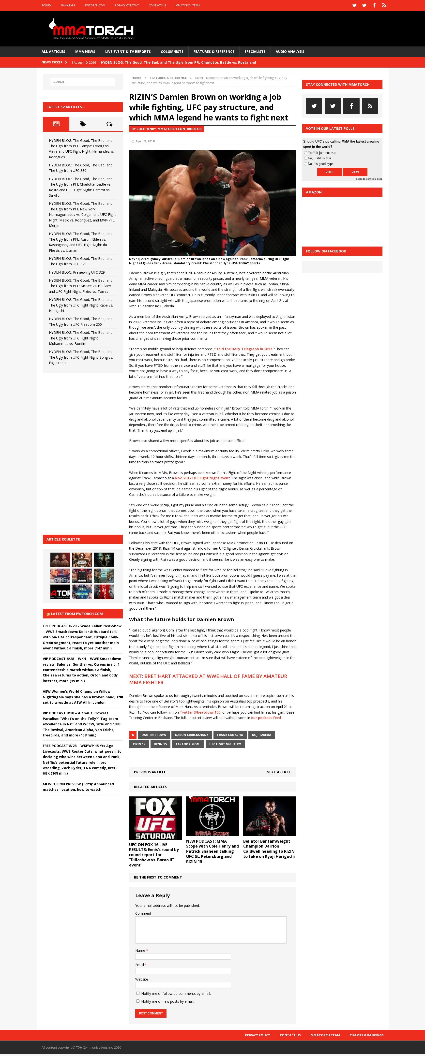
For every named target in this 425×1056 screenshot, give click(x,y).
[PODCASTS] (384, 5)
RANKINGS (68, 5)
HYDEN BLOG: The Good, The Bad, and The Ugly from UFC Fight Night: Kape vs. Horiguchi (81, 305)
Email (140, 964)
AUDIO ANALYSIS (290, 51)
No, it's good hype (321, 164)
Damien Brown (154, 735)
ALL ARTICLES (53, 51)
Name (140, 950)
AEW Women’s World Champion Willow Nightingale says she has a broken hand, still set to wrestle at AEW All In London (83, 697)
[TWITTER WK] (364, 5)
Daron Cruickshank (191, 735)
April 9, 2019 (145, 141)
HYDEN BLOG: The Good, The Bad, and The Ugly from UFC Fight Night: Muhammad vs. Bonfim (80, 338)
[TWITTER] (354, 5)
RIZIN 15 (160, 744)
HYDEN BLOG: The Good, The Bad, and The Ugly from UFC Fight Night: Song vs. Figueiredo (81, 357)
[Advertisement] (80, 453)
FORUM (46, 5)
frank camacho (230, 735)
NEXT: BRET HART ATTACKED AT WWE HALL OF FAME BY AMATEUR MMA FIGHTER (208, 679)
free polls (377, 178)
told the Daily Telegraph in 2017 (244, 349)
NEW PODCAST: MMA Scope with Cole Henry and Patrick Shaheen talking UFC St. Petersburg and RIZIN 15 (212, 851)
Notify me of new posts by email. (167, 1001)
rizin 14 (139, 744)
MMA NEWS (85, 51)
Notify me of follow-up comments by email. (176, 993)
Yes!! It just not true (322, 153)
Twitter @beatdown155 (200, 712)
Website (141, 979)
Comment (143, 913)
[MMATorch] (92, 28)
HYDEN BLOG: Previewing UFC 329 (77, 272)
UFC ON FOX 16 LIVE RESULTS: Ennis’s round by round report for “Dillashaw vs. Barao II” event (154, 855)
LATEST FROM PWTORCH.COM (77, 613)
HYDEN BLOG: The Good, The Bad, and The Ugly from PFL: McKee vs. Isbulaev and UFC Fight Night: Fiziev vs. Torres (80, 286)
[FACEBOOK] (374, 5)
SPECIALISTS (255, 51)
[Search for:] (83, 82)
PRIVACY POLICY (257, 1035)
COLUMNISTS (172, 51)
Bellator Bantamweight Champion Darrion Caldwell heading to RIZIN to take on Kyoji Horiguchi (269, 848)
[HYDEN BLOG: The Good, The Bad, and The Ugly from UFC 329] (104, 576)
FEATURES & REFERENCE (214, 51)
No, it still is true (319, 158)
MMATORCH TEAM (188, 5)
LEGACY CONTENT (127, 5)
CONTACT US (157, 5)
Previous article (150, 772)
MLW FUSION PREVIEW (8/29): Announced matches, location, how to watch (78, 787)
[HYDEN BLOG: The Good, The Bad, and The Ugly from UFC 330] (82, 560)
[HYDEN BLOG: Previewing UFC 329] (60, 592)
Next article (279, 772)
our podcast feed (266, 717)
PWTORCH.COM (95, 5)
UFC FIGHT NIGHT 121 (225, 744)
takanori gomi (188, 744)
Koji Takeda (261, 735)
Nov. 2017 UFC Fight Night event (202, 478)
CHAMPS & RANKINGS (367, 1035)
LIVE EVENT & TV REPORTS (128, 51)
